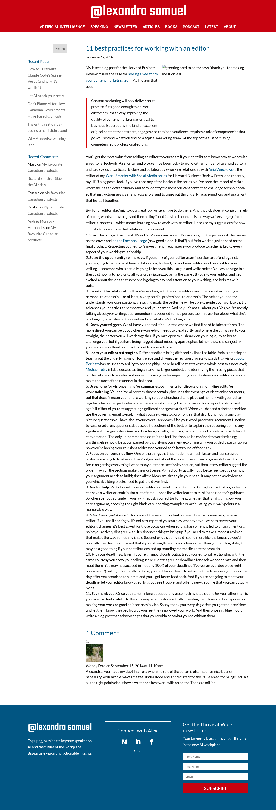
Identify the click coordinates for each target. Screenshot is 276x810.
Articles (151, 27)
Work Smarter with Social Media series (136, 175)
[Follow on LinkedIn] (138, 742)
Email (137, 750)
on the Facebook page (130, 240)
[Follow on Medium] (124, 742)
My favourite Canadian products (43, 233)
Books (171, 27)
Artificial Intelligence (62, 27)
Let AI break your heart (46, 95)
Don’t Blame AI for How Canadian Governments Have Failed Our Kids (46, 109)
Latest (211, 27)
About (230, 27)
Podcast (191, 27)
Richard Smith (39, 178)
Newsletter (125, 27)
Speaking (99, 27)
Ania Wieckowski (222, 169)
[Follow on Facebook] (151, 742)
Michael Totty (96, 369)
